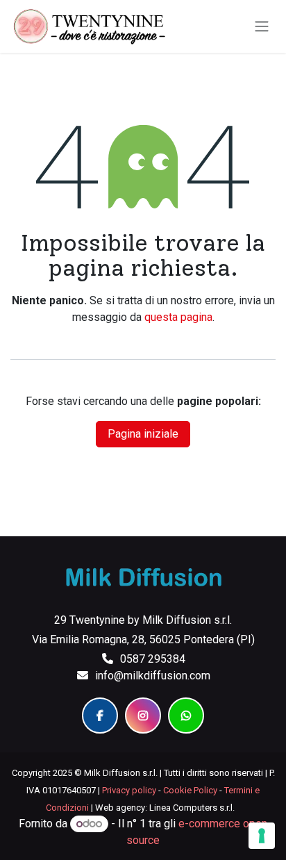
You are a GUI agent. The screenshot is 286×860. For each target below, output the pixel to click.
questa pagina (178, 317)
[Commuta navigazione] (262, 27)
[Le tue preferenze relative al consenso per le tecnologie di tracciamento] (262, 835)
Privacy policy (129, 790)
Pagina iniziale (143, 433)
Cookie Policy (190, 790)
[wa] (186, 715)
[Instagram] (143, 715)
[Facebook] (100, 715)
